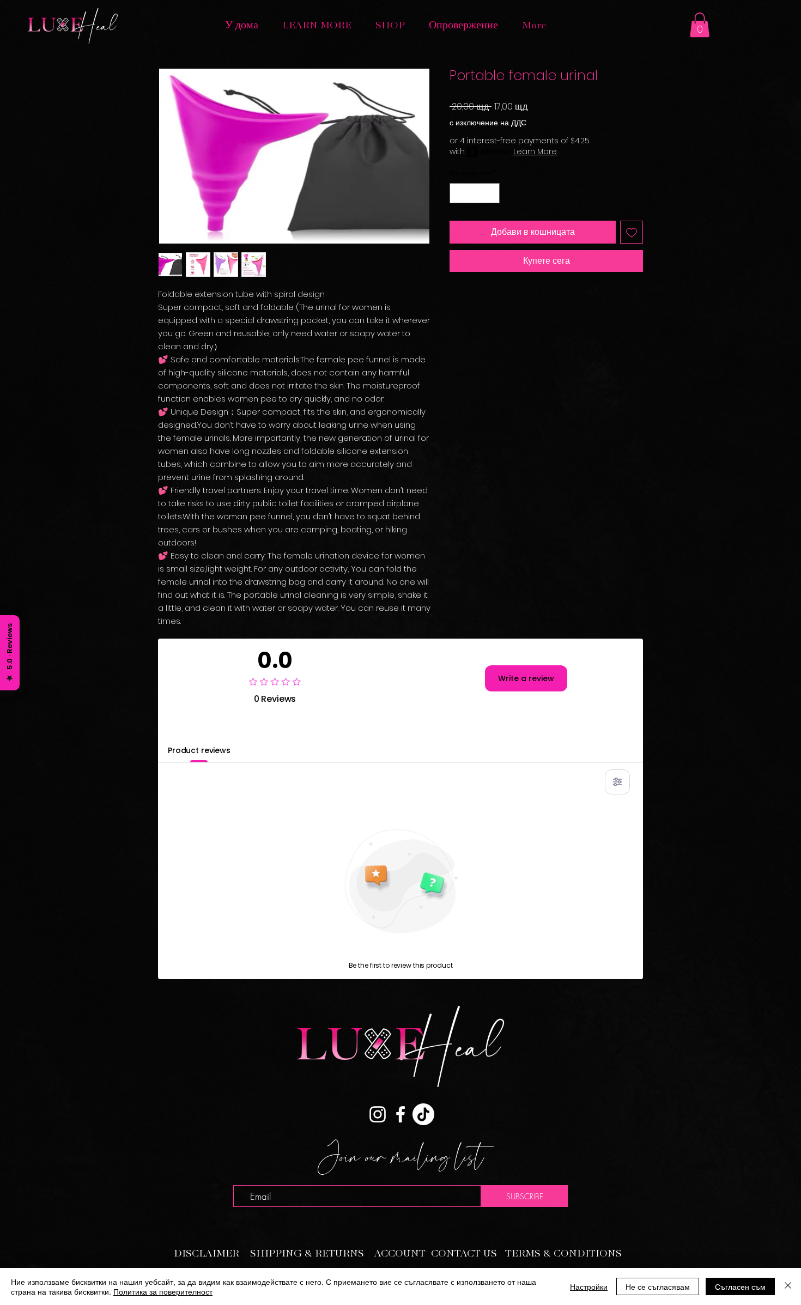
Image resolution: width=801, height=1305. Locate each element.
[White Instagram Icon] (378, 1114)
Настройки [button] (589, 1286)
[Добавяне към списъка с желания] (631, 232)
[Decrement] (458, 193)
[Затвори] (787, 1286)
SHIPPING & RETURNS (307, 1253)
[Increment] (491, 193)
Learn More (535, 151)
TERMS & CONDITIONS (563, 1253)
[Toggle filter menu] (617, 781)
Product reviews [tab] (199, 750)
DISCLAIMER (206, 1253)
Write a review (526, 678)
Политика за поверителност (163, 1291)
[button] (316, 25)
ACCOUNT (400, 1253)
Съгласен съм (740, 1286)
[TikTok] (423, 1114)
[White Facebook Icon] (400, 1114)
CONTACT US (464, 1253)
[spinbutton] (474, 193)
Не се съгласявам (658, 1286)
